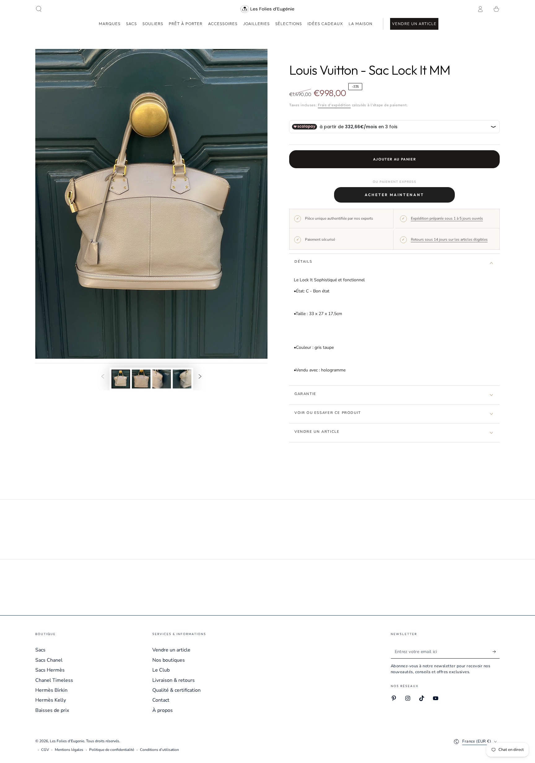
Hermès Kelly (50, 700)
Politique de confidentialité (111, 749)
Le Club (161, 670)
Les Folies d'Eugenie (67, 741)
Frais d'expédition (334, 105)
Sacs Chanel (49, 660)
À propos (162, 710)
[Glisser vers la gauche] (103, 377)
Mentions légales (69, 749)
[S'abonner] (496, 651)
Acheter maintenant (394, 194)
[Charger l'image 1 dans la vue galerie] (120, 379)
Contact (160, 700)
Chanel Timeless (54, 680)
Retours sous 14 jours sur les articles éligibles (449, 239)
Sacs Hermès (50, 670)
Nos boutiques (168, 660)
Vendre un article (171, 650)
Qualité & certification (176, 690)
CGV (45, 749)
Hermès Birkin (51, 690)
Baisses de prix (52, 710)
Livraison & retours (173, 680)
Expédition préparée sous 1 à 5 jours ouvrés (447, 218)
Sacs (40, 650)
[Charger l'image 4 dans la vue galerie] (182, 379)
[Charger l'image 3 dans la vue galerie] (161, 379)
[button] (39, 9)
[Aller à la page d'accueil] (267, 9)
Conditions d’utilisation (159, 749)
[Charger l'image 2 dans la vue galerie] (141, 379)
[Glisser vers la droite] (200, 377)
